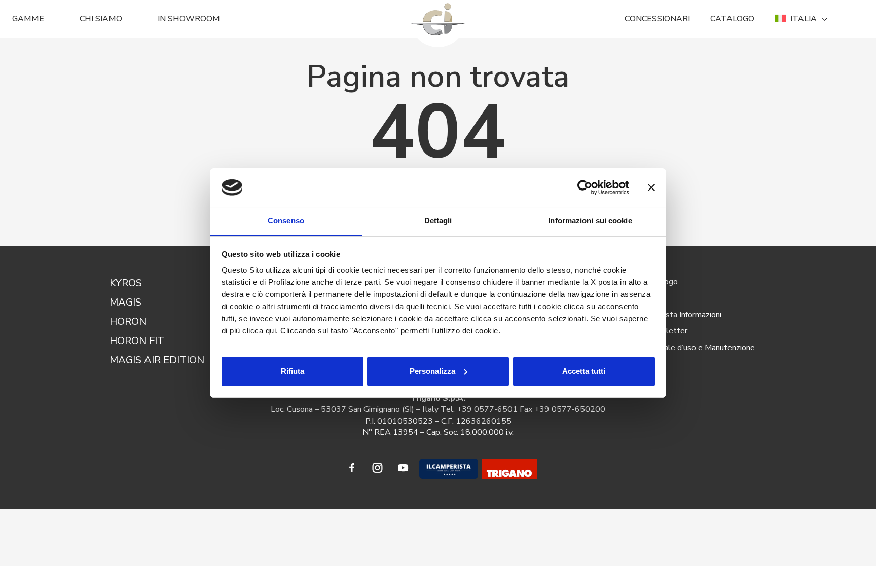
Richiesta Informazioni (683, 314)
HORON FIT (137, 341)
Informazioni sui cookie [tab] (590, 220)
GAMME (28, 18)
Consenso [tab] (286, 220)
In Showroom (189, 18)
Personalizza (432, 371)
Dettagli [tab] (438, 220)
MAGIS (125, 302)
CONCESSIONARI (657, 18)
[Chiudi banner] (651, 187)
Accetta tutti (583, 371)
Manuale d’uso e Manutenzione (700, 347)
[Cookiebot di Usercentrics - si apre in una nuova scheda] (584, 187)
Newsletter (666, 330)
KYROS (126, 283)
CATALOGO (732, 18)
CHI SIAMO (101, 18)
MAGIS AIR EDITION (157, 360)
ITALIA (803, 18)
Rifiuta (292, 371)
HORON (128, 321)
